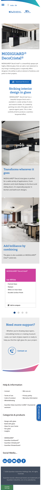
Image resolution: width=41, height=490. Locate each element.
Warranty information (30, 398)
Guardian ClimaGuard (12, 443)
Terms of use (8, 395)
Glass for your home (11, 426)
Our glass (7, 429)
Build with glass (9, 424)
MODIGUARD (9, 438)
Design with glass (10, 421)
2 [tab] (19, 313)
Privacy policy (27, 395)
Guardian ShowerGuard (12, 445)
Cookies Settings (7, 487)
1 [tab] (15, 313)
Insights (7, 431)
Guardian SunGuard (11, 440)
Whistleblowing (9, 400)
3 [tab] (22, 313)
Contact (7, 391)
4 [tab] (26, 313)
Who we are (27, 391)
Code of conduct (10, 398)
